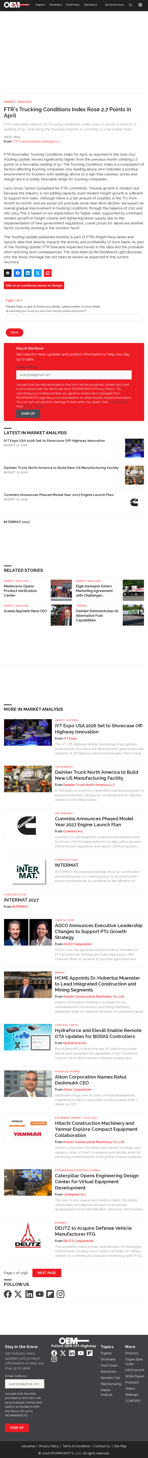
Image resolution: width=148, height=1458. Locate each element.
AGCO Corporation (77, 944)
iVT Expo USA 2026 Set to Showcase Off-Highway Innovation (54, 440)
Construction (66, 859)
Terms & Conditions (76, 1446)
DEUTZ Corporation (78, 1241)
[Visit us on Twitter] (18, 1294)
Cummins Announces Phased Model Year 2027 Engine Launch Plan (59, 495)
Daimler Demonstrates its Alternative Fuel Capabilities (97, 615)
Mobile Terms (118, 402)
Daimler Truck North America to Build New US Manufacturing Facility (61, 468)
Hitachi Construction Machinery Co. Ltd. (94, 996)
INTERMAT (67, 865)
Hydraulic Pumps (67, 1071)
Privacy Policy (33, 406)
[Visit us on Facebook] (8, 1294)
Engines (61, 1222)
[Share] (18, 273)
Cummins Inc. (73, 831)
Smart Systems (66, 720)
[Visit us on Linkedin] (29, 1294)
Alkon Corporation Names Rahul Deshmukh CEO (90, 1080)
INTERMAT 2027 (17, 522)
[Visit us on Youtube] (40, 1294)
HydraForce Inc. (75, 1043)
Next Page (47, 1273)
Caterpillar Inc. (74, 1194)
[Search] (130, 5)
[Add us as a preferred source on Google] (48, 273)
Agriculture (64, 920)
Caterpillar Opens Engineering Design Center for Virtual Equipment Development (97, 1181)
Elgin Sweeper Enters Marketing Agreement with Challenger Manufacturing (94, 591)
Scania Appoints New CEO (25, 611)
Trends (81, 605)
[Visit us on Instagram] (60, 1294)
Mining (60, 972)
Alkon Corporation (77, 1089)
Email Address (27, 367)
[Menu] (140, 5)
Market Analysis (18, 102)
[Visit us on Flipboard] (50, 1294)
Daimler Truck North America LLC (89, 785)
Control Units (66, 1025)
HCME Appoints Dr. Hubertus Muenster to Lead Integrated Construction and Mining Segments (97, 984)
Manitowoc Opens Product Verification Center (20, 590)
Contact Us (102, 1446)
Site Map (120, 1446)
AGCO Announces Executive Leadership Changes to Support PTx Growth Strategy (99, 931)
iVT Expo (70, 738)
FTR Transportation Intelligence (35, 141)
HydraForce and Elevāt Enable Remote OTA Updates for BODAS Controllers (98, 1033)
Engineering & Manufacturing (77, 1170)
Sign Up (28, 413)
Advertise (28, 1446)
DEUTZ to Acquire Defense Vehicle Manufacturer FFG (93, 1231)
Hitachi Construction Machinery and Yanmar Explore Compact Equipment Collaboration (96, 1129)
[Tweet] (38, 273)
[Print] (8, 273)
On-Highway (64, 766)
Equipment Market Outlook (76, 1117)
